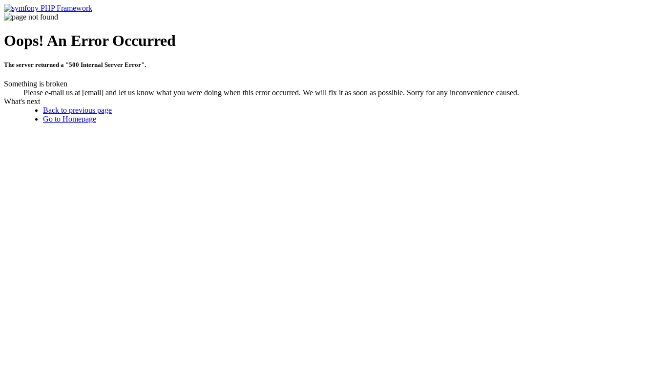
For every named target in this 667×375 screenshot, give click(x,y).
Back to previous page (77, 110)
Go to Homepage (69, 119)
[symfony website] (48, 8)
